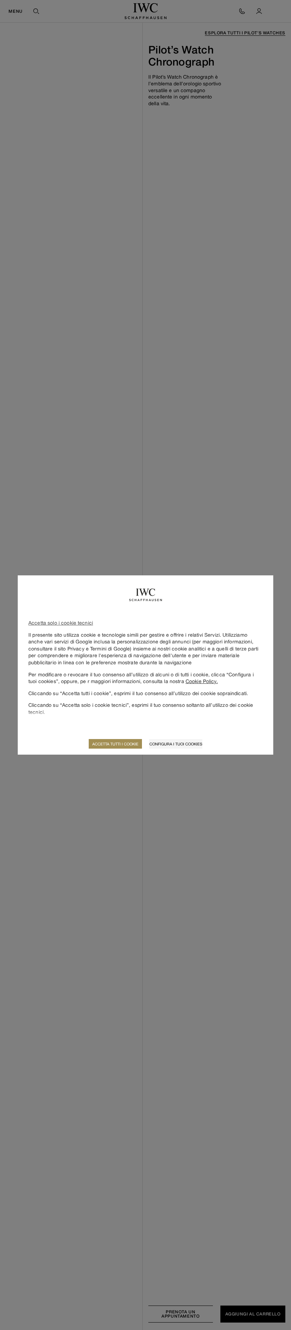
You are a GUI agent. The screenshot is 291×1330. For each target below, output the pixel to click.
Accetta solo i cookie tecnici (60, 623)
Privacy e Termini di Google (98, 649)
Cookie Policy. (202, 681)
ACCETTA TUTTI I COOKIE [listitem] (115, 744)
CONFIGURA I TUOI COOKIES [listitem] (175, 744)
